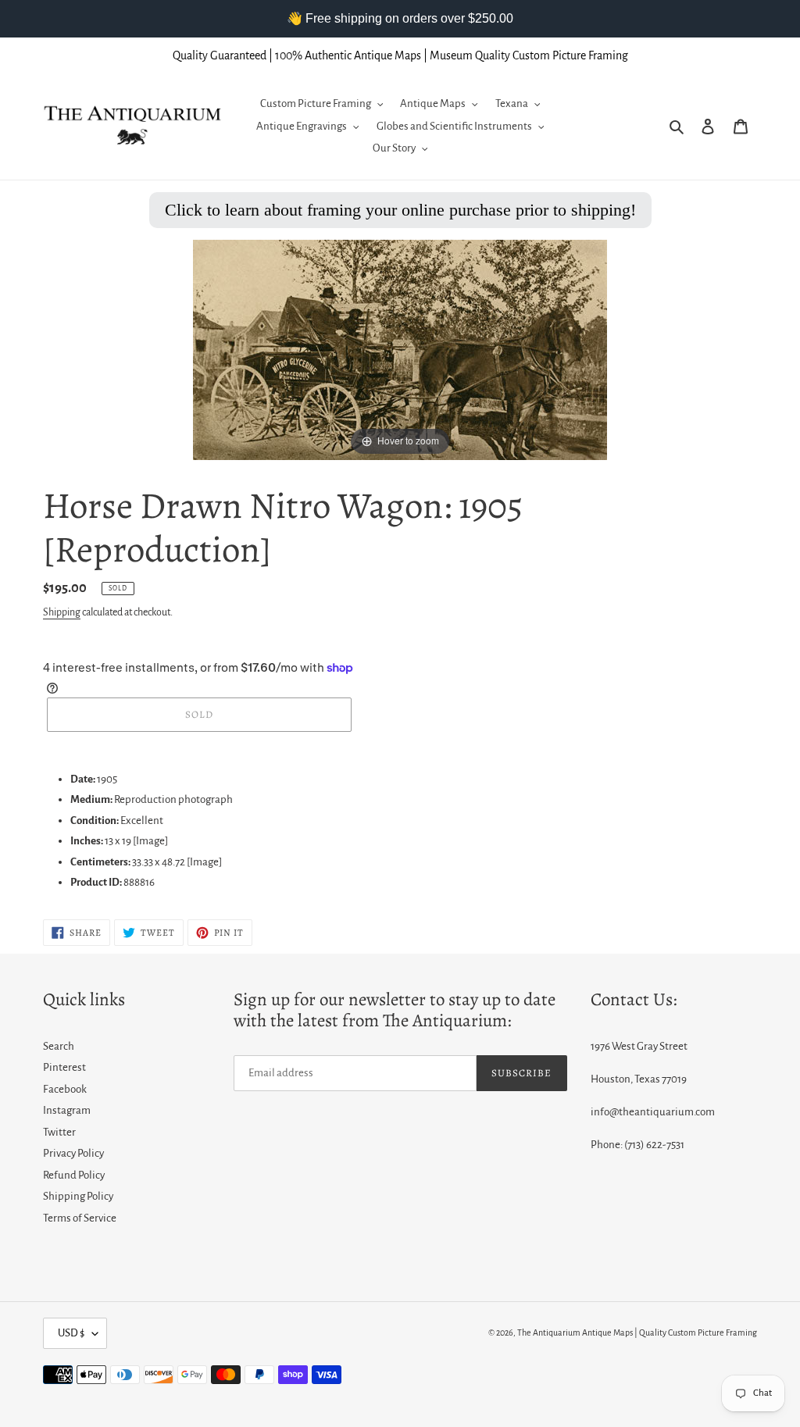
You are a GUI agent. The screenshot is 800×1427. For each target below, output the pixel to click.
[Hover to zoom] (400, 349)
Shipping (61, 612)
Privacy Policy (73, 1153)
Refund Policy (74, 1175)
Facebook (65, 1089)
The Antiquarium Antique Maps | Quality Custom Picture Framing (637, 1332)
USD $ (71, 1333)
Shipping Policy (78, 1196)
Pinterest (64, 1067)
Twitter (59, 1132)
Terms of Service (79, 1218)
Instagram (67, 1110)
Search (58, 1046)
